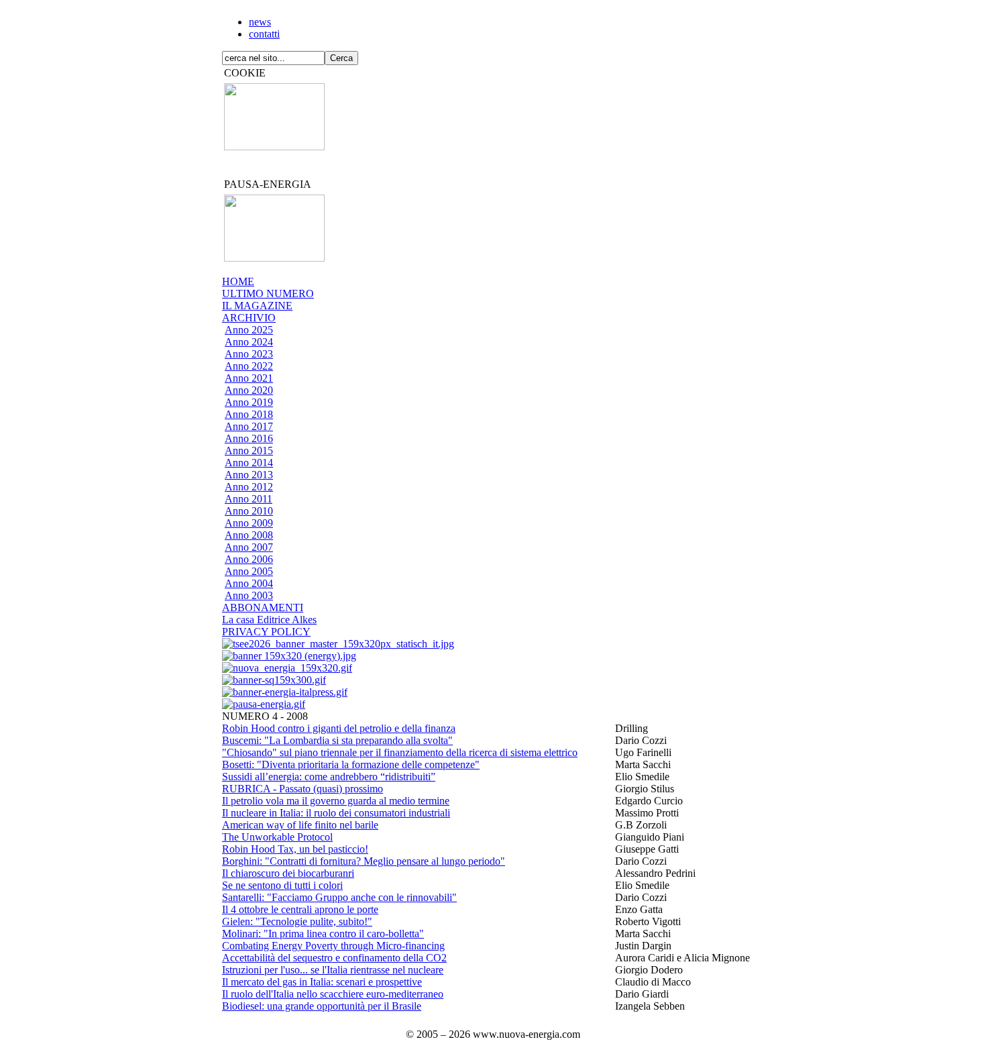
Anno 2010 (249, 511)
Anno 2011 (248, 499)
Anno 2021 (249, 378)
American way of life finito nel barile (300, 825)
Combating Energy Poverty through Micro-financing (333, 945)
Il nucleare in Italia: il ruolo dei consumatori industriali (336, 812)
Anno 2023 (249, 354)
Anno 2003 (249, 595)
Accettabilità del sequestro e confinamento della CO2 (334, 957)
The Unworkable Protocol (277, 837)
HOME (238, 281)
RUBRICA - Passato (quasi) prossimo (302, 788)
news (260, 22)
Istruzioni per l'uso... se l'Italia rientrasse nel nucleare (332, 969)
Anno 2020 (249, 390)
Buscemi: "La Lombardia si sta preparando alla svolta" (337, 740)
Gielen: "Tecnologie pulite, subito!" (297, 921)
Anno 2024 (249, 342)
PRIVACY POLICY (266, 631)
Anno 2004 (249, 583)
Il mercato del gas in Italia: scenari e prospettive (322, 982)
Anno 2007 (249, 547)
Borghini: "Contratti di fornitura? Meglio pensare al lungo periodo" (363, 861)
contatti (264, 34)
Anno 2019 (249, 402)
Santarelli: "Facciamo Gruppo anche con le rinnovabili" (339, 897)
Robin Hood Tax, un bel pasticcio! (295, 849)
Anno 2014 (249, 462)
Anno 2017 (249, 426)
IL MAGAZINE (257, 305)
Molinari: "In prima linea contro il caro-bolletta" (323, 933)
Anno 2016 (249, 438)
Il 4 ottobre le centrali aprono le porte (300, 909)
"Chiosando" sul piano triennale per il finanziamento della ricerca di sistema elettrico (400, 752)
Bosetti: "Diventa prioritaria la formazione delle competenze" (351, 764)
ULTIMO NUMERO (268, 293)
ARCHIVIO (249, 317)
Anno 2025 (249, 329)
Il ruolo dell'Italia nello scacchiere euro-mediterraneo (332, 994)
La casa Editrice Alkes (269, 619)
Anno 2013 (249, 474)
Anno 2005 (249, 571)
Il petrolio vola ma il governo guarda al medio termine (335, 800)
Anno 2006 (249, 559)
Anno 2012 (249, 486)
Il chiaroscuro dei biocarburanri (288, 873)
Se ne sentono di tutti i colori (282, 885)
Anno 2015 (249, 450)
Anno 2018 (249, 414)
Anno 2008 (249, 535)
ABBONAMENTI (262, 607)
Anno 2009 (249, 523)
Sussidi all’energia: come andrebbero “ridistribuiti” (328, 776)
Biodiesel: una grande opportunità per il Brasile (321, 1006)
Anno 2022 (249, 366)
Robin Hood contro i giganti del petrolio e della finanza (338, 728)
